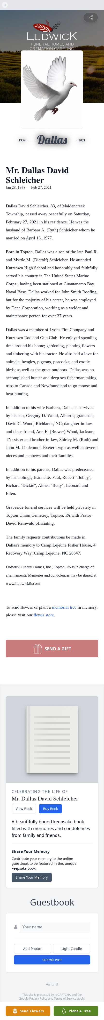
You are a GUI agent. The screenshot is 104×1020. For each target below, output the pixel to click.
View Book (24, 808)
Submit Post (52, 959)
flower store (44, 615)
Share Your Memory (32, 877)
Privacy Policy (38, 998)
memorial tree (64, 607)
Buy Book (50, 808)
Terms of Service (65, 998)
